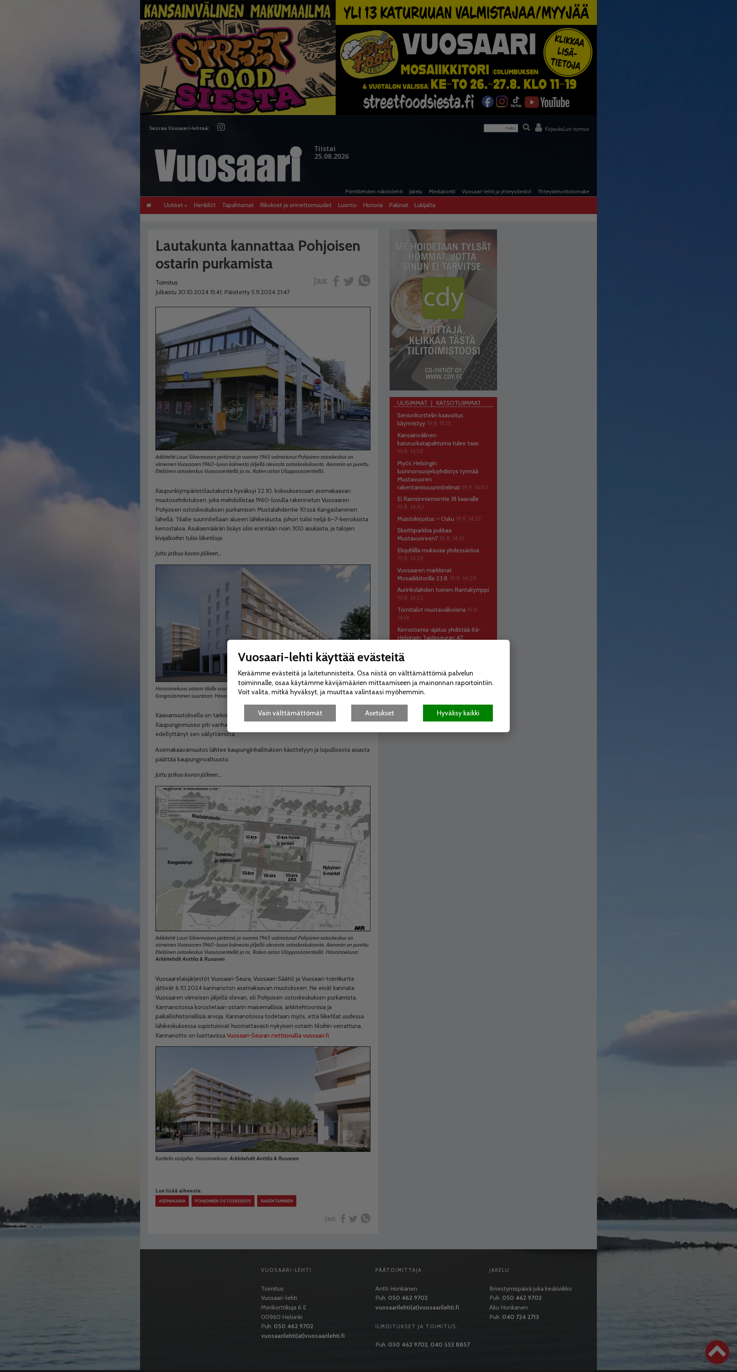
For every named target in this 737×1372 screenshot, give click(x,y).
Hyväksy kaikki (458, 713)
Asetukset (379, 713)
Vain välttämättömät (290, 713)
